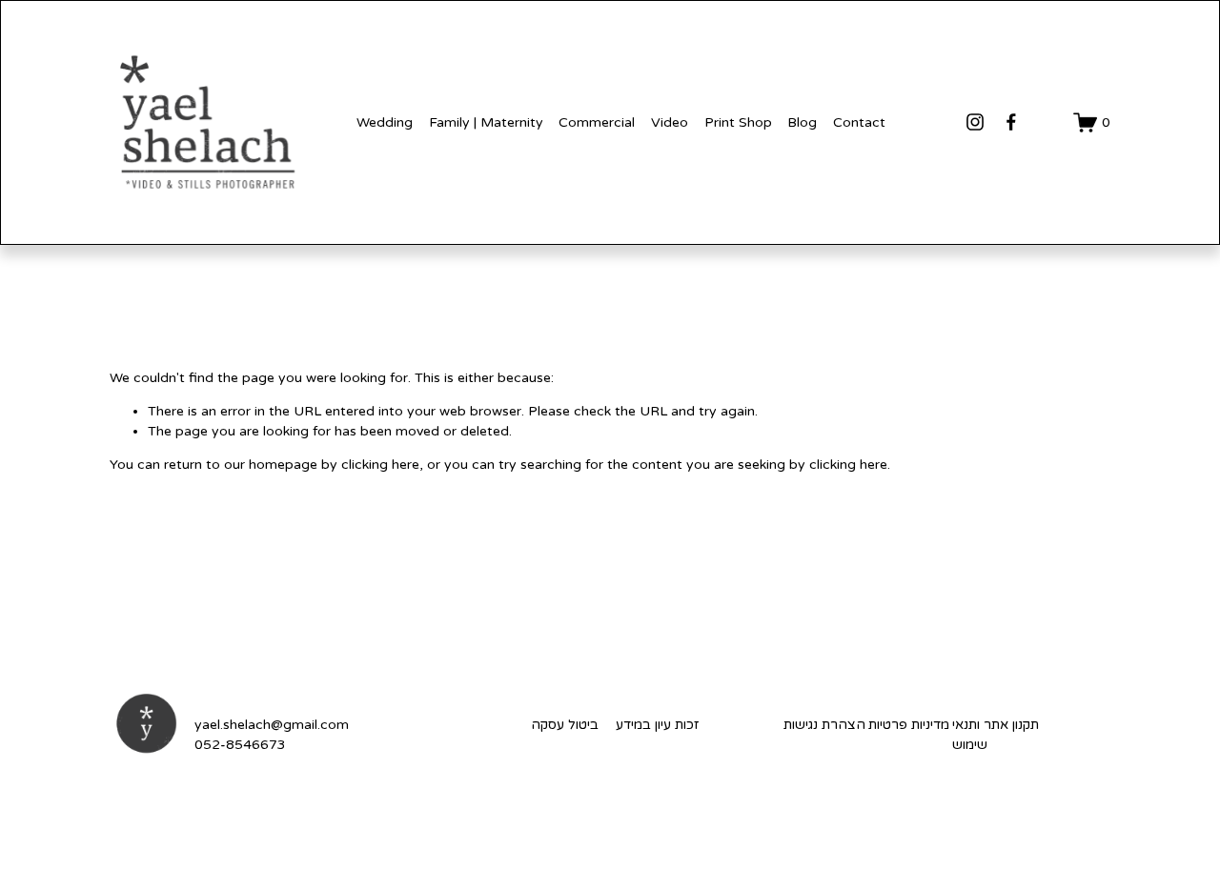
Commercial (597, 122)
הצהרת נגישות (824, 725)
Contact (859, 122)
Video (669, 122)
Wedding (384, 122)
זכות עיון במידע (657, 725)
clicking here (380, 464)
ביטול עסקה (565, 725)
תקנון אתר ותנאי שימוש (995, 735)
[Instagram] (975, 121)
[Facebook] (1011, 121)
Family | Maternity (486, 122)
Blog (802, 122)
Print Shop (738, 122)
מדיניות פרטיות (908, 725)
